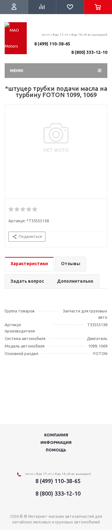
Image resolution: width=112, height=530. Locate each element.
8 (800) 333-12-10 (89, 52)
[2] (17, 209)
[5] (35, 209)
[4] (29, 209)
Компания (56, 435)
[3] (23, 209)
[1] (11, 209)
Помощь (56, 450)
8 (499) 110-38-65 (52, 44)
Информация (56, 442)
